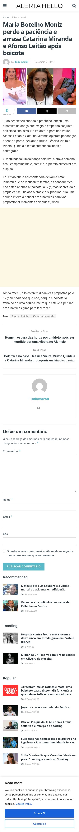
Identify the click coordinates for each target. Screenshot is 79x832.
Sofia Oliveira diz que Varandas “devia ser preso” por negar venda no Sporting (48, 757)
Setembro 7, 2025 (44, 62)
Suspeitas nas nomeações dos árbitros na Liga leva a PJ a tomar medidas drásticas (48, 740)
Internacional (19, 17)
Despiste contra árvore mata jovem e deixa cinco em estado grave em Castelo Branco (47, 638)
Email (8, 516)
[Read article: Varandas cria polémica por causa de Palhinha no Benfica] (10, 605)
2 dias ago (29, 663)
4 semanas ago (31, 699)
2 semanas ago (31, 764)
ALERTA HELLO (39, 5)
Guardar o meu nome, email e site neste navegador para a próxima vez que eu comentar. (40, 553)
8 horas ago (30, 594)
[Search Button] (74, 6)
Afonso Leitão (20, 316)
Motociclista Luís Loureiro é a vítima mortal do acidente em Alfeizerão (45, 587)
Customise (39, 823)
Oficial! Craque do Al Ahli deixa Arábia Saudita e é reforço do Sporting (46, 724)
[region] (39, 804)
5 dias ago (29, 647)
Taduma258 (21, 62)
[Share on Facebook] (26, 111)
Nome (8, 499)
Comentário (12, 451)
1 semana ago (30, 731)
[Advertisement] (39, 247)
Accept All (39, 813)
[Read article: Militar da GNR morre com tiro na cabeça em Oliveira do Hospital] (10, 658)
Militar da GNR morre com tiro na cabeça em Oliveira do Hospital (48, 656)
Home (6, 17)
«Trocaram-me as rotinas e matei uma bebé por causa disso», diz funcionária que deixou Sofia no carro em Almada (46, 690)
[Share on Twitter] (47, 111)
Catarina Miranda (43, 316)
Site (5, 533)
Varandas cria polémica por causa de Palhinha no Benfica (45, 604)
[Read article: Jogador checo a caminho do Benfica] (10, 710)
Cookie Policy (24, 803)
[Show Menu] (5, 6)
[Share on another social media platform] (67, 111)
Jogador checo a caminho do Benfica (45, 707)
